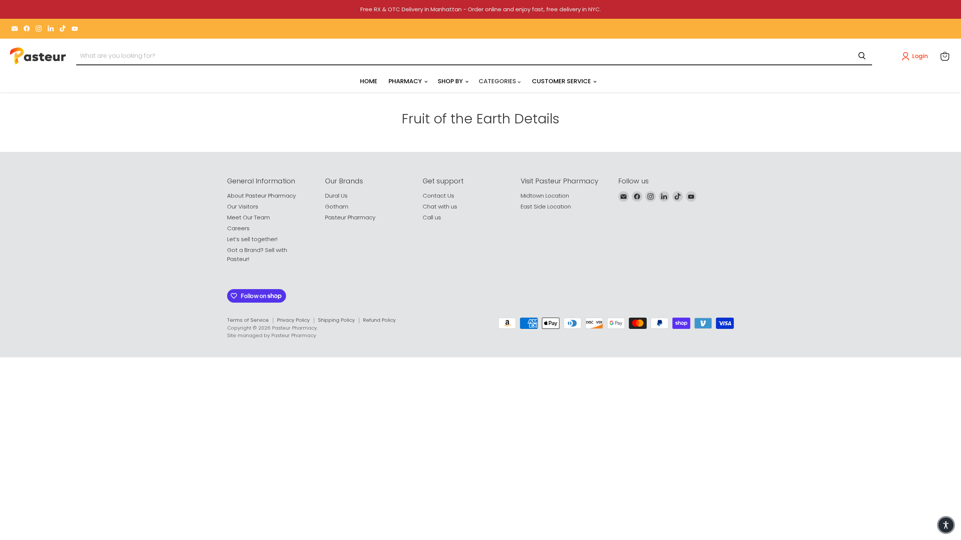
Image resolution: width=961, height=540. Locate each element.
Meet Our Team (248, 217)
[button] (916, 56)
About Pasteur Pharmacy (261, 196)
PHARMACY (406, 81)
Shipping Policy (336, 320)
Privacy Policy (293, 320)
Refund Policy (379, 320)
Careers (238, 228)
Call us (432, 217)
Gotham (336, 206)
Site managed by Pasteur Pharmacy (271, 335)
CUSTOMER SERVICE (562, 81)
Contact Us (438, 196)
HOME (368, 81)
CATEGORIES (498, 81)
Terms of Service (248, 320)
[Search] (862, 55)
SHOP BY (451, 81)
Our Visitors (242, 206)
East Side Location (546, 206)
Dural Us (336, 196)
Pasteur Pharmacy (350, 217)
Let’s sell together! (252, 239)
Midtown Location (545, 196)
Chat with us (440, 206)
